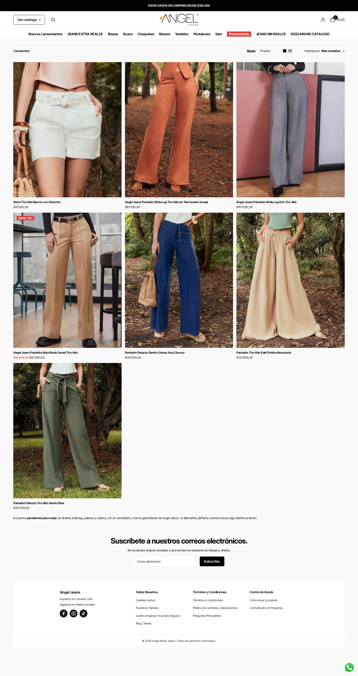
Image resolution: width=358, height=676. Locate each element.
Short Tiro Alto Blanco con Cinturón (36, 202)
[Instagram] (73, 613)
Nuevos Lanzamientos (45, 34)
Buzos (128, 34)
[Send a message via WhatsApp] (349, 667)
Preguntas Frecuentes (207, 615)
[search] (53, 19)
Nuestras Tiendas (147, 608)
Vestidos (182, 34)
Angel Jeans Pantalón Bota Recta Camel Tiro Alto (45, 352)
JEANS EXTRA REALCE (85, 34)
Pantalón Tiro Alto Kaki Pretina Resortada (263, 352)
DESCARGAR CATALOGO (310, 34)
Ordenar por (312, 51)
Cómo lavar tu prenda (263, 600)
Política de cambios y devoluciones (215, 608)
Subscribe (212, 561)
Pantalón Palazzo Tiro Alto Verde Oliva (38, 503)
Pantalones (202, 34)
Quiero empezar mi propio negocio (158, 615)
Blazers (164, 34)
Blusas (113, 34)
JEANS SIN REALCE (271, 34)
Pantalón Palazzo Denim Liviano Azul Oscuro (155, 352)
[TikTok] (83, 613)
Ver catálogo (27, 20)
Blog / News (143, 623)
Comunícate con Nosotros (266, 608)
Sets (218, 34)
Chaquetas (146, 34)
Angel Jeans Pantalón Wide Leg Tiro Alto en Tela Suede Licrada (166, 202)
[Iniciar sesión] (323, 19)
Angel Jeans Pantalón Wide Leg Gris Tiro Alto (266, 202)
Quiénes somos (145, 600)
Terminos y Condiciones (208, 600)
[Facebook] (64, 613)
